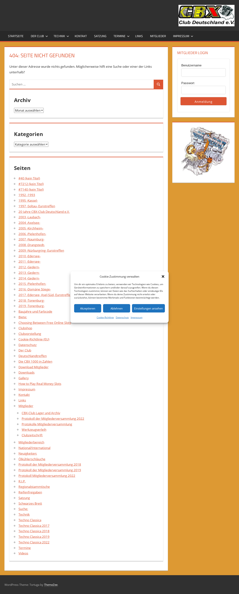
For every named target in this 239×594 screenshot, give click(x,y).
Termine (119, 36)
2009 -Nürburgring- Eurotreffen (41, 250)
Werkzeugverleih (34, 429)
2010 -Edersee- (29, 256)
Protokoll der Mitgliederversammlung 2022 (53, 418)
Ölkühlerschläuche (31, 459)
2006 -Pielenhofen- (32, 234)
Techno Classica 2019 (33, 536)
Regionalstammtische (34, 486)
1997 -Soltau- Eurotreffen (36, 206)
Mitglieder (158, 36)
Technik (59, 36)
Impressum (136, 317)
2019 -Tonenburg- (31, 306)
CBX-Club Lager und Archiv (41, 413)
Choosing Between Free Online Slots (44, 323)
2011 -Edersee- (29, 261)
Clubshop (25, 328)
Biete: (22, 317)
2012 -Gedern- (29, 267)
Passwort (187, 83)
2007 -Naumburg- (31, 239)
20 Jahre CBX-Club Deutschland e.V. (44, 212)
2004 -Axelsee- (29, 223)
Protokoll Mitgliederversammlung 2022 (46, 475)
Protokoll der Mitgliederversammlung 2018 (49, 464)
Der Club (37, 36)
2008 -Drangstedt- (31, 245)
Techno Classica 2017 (33, 525)
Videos (23, 553)
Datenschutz (122, 317)
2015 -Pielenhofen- (32, 284)
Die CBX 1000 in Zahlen (35, 361)
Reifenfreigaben (30, 492)
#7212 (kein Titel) (31, 184)
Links (139, 36)
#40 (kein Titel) (29, 178)
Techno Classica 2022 (33, 542)
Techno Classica (29, 520)
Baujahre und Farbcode (35, 311)
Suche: (23, 509)
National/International (34, 448)
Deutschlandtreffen (32, 356)
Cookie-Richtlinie (105, 317)
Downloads (26, 372)
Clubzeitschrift (32, 435)
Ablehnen (117, 308)
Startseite (16, 36)
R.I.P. (22, 481)
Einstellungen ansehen (148, 308)
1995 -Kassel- (28, 200)
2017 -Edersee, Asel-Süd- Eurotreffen (45, 295)
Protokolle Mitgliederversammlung (47, 424)
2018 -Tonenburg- (31, 300)
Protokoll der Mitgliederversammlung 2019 (49, 470)
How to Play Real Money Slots (39, 384)
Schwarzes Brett (30, 503)
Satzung (100, 36)
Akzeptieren (87, 308)
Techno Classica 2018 (33, 531)
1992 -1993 (26, 195)
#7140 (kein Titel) (31, 189)
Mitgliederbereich (31, 442)
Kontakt (81, 36)
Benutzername (191, 65)
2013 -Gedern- (29, 273)
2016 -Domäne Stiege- (34, 289)
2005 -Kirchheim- (30, 228)
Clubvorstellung (29, 334)
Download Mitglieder (33, 367)
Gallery (23, 378)
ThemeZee (51, 585)
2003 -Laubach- (29, 217)
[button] (163, 276)
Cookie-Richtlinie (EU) (33, 339)
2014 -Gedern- (29, 278)
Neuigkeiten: (27, 453)
